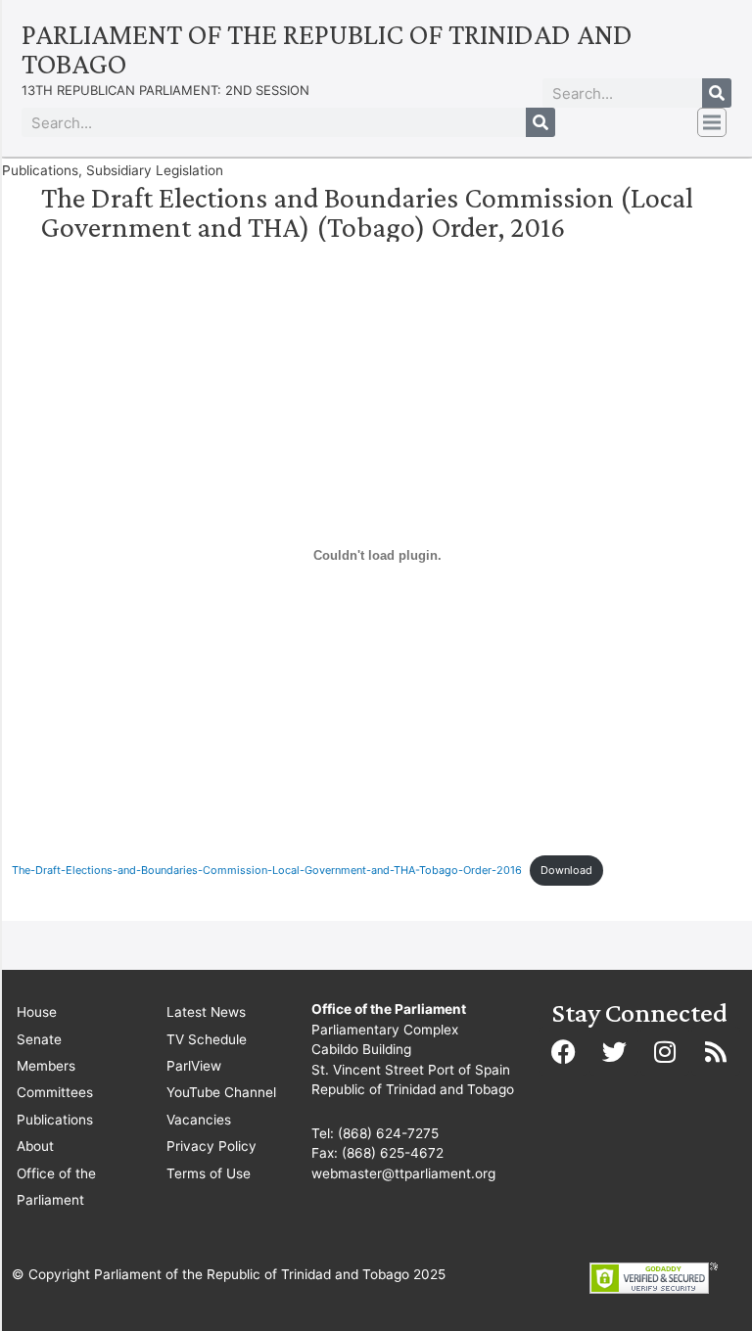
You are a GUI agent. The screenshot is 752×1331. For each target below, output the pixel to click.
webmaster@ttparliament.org (403, 1173)
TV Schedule (206, 1039)
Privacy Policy (211, 1146)
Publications (55, 1119)
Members (46, 1066)
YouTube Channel (221, 1092)
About (35, 1146)
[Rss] (715, 1051)
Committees (55, 1092)
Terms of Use (208, 1173)
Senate (39, 1039)
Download (566, 870)
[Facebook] (563, 1051)
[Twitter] (613, 1051)
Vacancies (198, 1119)
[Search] (716, 93)
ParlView (193, 1066)
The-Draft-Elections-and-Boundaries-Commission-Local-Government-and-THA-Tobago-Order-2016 (267, 870)
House (37, 1012)
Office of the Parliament (56, 1187)
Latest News (206, 1012)
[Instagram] (664, 1051)
